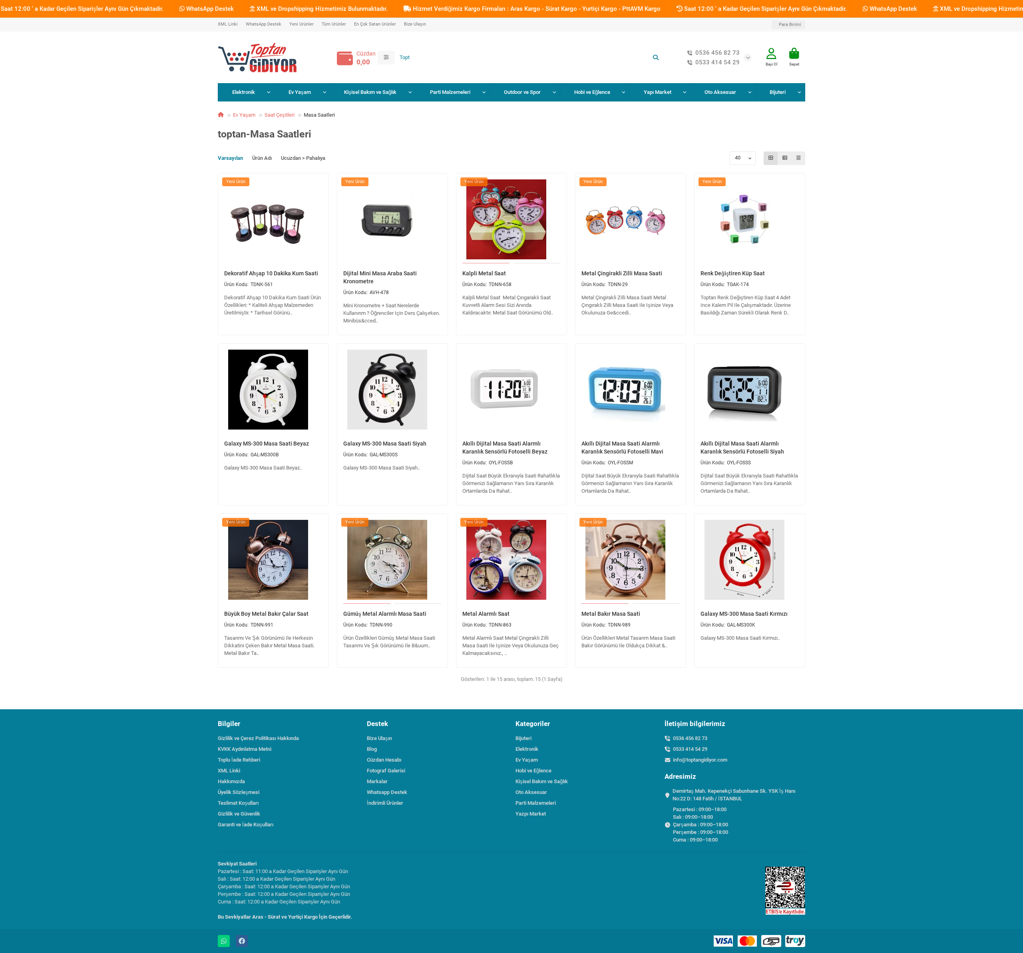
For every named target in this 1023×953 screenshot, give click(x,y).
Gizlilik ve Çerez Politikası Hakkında (258, 738)
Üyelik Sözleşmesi (238, 792)
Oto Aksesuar (720, 92)
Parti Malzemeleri (450, 92)
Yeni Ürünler (301, 24)
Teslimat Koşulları (238, 803)
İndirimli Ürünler (385, 803)
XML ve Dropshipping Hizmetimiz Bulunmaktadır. (321, 8)
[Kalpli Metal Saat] (506, 219)
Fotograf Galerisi (386, 771)
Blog (372, 749)
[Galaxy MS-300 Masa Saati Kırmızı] (744, 559)
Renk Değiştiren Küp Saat (733, 273)
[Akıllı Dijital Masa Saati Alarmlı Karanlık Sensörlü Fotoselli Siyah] (744, 389)
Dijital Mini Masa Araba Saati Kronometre (380, 277)
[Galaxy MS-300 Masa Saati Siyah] (387, 389)
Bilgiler (229, 724)
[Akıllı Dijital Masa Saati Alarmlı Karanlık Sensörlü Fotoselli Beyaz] (506, 389)
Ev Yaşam (300, 92)
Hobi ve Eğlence (592, 92)
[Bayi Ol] (771, 54)
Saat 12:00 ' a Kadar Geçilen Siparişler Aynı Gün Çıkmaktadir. (765, 8)
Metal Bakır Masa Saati (610, 614)
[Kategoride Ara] (386, 57)
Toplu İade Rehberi (239, 760)
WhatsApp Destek (209, 8)
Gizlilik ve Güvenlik (239, 814)
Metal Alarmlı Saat (486, 614)
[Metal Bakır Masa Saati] (625, 559)
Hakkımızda (231, 781)
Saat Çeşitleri (280, 115)
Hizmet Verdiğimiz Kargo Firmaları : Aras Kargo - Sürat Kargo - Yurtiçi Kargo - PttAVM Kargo (536, 8)
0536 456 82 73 (717, 52)
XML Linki (228, 24)
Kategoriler (532, 724)
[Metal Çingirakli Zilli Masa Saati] (625, 219)
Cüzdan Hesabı (384, 760)
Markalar (377, 781)
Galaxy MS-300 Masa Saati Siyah (384, 443)
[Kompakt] (798, 158)
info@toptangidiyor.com (700, 760)
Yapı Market (657, 92)
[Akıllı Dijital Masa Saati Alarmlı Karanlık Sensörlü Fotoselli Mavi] (625, 389)
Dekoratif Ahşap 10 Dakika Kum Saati (271, 273)
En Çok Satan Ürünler (375, 24)
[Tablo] (771, 158)
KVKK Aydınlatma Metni (244, 749)
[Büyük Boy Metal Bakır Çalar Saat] (268, 559)
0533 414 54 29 (717, 62)
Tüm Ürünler (334, 24)
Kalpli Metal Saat (484, 273)
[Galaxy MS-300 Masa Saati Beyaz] (268, 389)
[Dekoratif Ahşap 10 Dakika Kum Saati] (268, 219)
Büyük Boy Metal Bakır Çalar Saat (266, 614)
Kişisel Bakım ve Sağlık (370, 92)
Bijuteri (778, 92)
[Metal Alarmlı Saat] (506, 559)
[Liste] (785, 158)
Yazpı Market (530, 814)
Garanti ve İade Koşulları (245, 825)
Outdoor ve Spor (522, 92)
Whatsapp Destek (387, 792)
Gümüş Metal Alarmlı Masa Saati (384, 614)
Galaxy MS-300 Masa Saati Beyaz (266, 443)
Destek (377, 724)
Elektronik (243, 92)
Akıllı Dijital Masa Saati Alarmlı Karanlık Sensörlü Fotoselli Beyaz (504, 447)
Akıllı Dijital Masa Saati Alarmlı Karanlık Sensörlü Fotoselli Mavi (622, 447)
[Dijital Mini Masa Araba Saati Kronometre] (387, 219)
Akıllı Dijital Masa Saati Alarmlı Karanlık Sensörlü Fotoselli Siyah (742, 447)
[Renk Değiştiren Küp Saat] (744, 219)
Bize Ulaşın (415, 24)
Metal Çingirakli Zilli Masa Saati (621, 273)
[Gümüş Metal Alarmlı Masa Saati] (387, 559)
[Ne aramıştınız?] (656, 57)
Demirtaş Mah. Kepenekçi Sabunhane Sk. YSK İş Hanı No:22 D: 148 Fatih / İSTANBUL (734, 795)
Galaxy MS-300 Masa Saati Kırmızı (744, 614)
